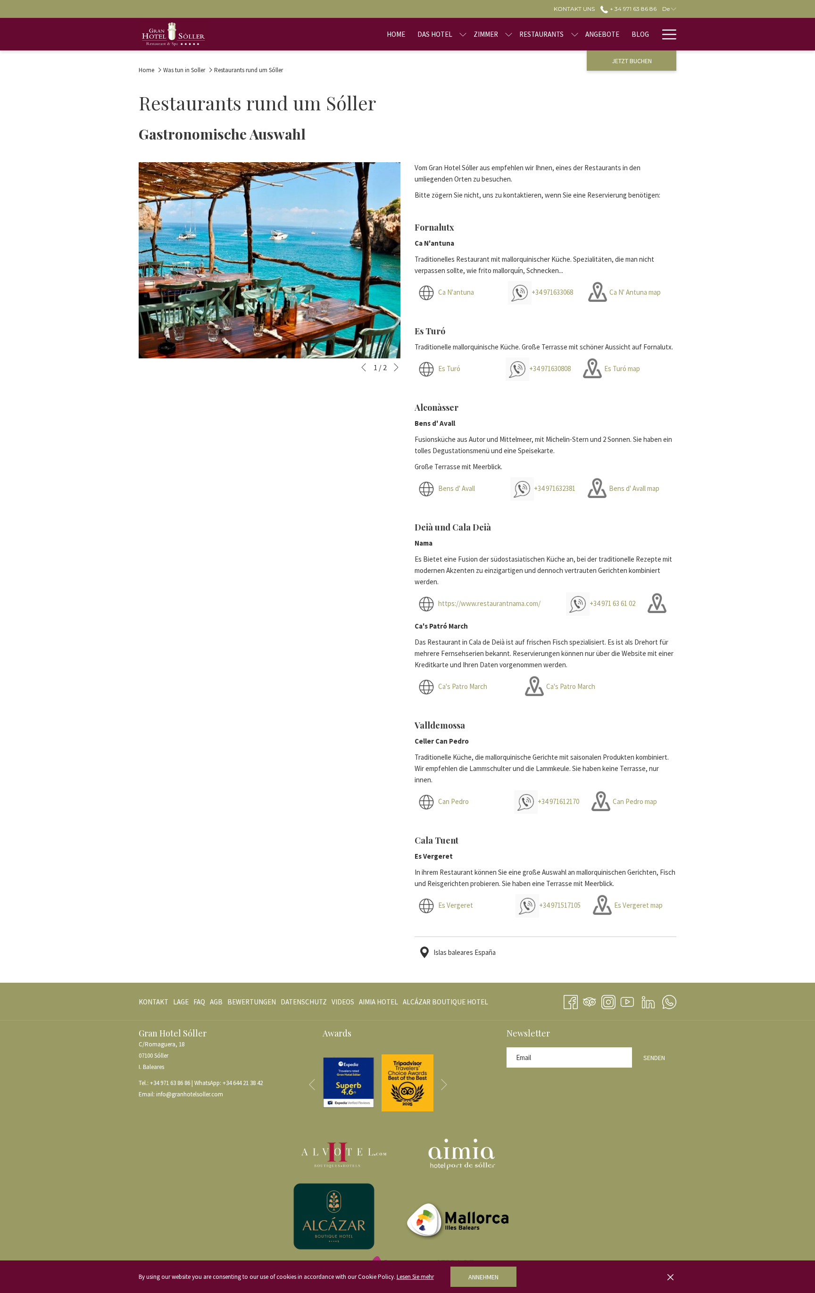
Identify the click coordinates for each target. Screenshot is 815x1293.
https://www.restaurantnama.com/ (490, 603)
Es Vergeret (455, 905)
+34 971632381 (554, 488)
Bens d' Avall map (634, 488)
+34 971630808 (550, 368)
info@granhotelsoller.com (189, 1094)
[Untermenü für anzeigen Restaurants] (574, 34)
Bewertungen (251, 1001)
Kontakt (153, 1001)
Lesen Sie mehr (415, 1277)
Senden (654, 1057)
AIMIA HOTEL (378, 1004)
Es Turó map (622, 368)
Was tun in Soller (184, 70)
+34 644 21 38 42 (243, 1083)
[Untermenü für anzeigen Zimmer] (508, 34)
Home (146, 70)
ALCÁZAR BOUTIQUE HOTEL (445, 1004)
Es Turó (449, 368)
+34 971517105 (560, 905)
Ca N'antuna (456, 292)
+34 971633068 (554, 292)
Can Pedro (453, 801)
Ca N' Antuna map (635, 292)
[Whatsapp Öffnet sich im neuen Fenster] (669, 1000)
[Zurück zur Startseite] (173, 34)
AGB (216, 1001)
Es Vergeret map (638, 905)
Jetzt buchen (632, 61)
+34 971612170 (558, 801)
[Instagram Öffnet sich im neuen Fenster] (608, 1000)
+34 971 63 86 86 (170, 1083)
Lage (181, 1001)
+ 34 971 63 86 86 (632, 8)
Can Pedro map (635, 801)
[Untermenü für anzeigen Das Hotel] (462, 34)
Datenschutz (304, 1001)
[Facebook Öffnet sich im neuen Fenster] (571, 1000)
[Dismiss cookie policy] (670, 1277)
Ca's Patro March (462, 686)
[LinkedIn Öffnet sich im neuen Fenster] (648, 1000)
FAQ (199, 1001)
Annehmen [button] (483, 1277)
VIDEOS (343, 1004)
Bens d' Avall (456, 488)
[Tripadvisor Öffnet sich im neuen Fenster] (589, 1000)
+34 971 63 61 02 (612, 603)
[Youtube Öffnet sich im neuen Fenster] (627, 1000)
